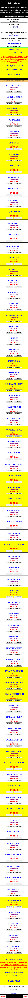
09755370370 (14, 74)
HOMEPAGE (14, 993)
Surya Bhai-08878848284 (14, 35)
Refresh (14, 29)
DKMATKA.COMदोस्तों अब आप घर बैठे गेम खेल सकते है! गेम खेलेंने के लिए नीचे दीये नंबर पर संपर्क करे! (14, 59)
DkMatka (3, 996)
